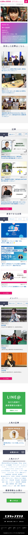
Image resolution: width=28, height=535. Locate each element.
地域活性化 (8, 474)
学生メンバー (16, 521)
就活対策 (18, 482)
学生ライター (20, 303)
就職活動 (23, 482)
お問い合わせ (21, 521)
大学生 (13, 476)
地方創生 (20, 474)
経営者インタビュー (6, 111)
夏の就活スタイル (5, 476)
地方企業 (14, 474)
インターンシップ (12, 467)
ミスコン (4, 472)
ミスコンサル (10, 472)
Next (26, 439)
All (4, 134)
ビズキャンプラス (9, 468)
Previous (2, 439)
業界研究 (11, 484)
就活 (3, 482)
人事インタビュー (5, 67)
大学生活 (18, 476)
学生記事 (11, 480)
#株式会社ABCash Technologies (10, 463)
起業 (15, 485)
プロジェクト (12, 219)
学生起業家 (23, 480)
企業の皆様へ (9, 528)
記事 (5, 521)
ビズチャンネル (19, 468)
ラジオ (17, 472)
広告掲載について (24, 528)
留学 (16, 484)
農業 (18, 485)
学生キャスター (12, 303)
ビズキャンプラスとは (4, 528)
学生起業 (17, 480)
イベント (20, 219)
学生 (3, 478)
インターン (4, 467)
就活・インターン (10, 482)
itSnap (20, 463)
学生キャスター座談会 (20, 478)
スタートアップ (22, 467)
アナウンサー (16, 465)
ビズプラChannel (5, 470)
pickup (24, 463)
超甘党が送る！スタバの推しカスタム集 (14, 443)
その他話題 (9, 465)
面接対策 (23, 485)
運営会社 (14, 528)
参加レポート (5, 89)
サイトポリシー (19, 528)
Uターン (3, 465)
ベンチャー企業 (23, 470)
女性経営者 (24, 476)
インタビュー (24, 465)
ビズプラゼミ (14, 470)
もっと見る (6, 209)
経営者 (20, 484)
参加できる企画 (9, 521)
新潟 (7, 484)
